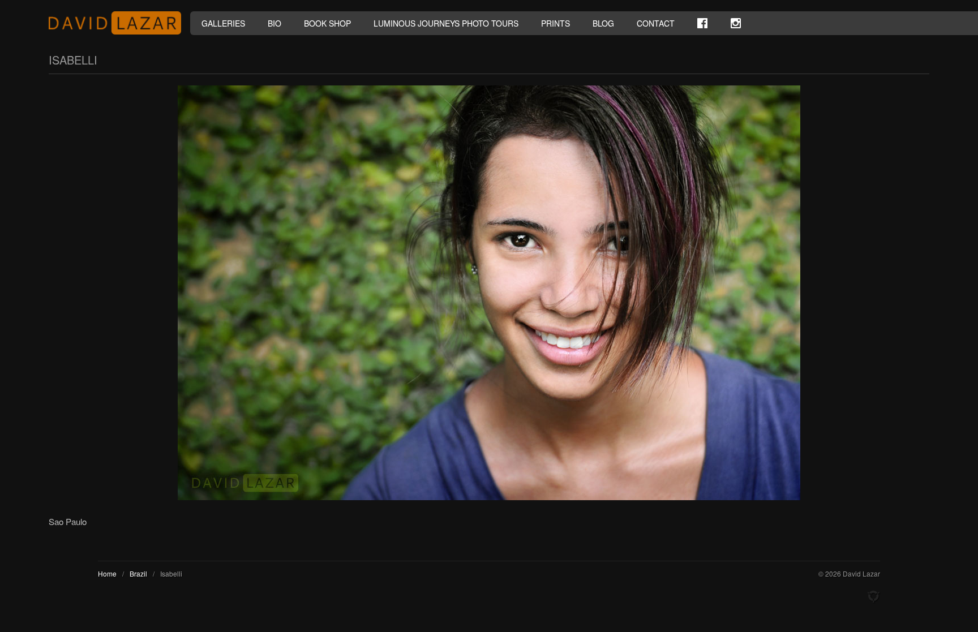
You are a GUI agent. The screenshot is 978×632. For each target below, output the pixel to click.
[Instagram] (736, 23)
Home (107, 573)
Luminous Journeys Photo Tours (446, 23)
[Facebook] (702, 23)
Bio (274, 23)
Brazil (138, 573)
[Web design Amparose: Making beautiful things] (873, 597)
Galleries (223, 23)
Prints (555, 23)
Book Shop (327, 23)
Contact (656, 23)
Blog (603, 23)
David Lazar (119, 23)
